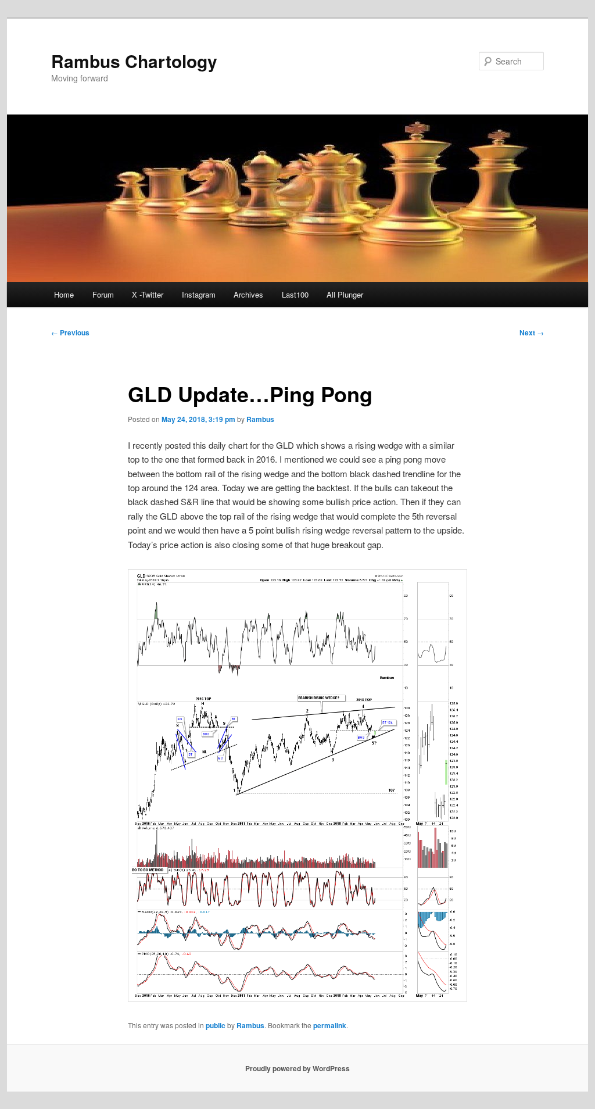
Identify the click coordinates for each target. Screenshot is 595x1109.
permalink (329, 1025)
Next (531, 332)
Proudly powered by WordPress (297, 1068)
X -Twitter (147, 294)
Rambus (260, 419)
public (215, 1025)
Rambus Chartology (134, 60)
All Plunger (345, 294)
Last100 (295, 294)
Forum (103, 294)
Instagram (199, 294)
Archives (248, 294)
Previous (70, 332)
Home (64, 294)
